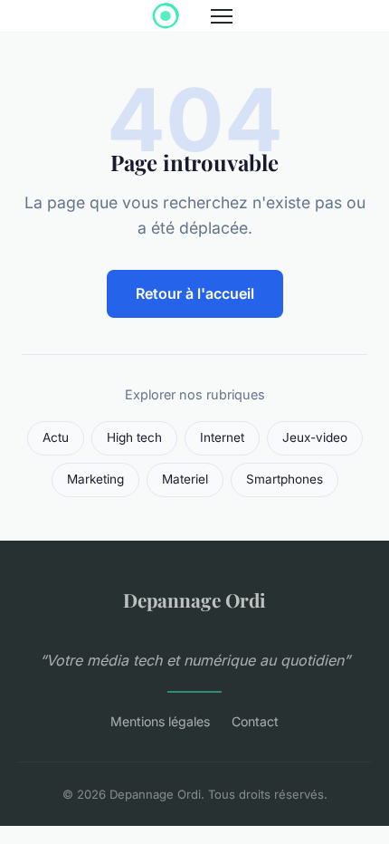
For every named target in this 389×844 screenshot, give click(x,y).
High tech (134, 437)
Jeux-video (314, 437)
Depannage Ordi (194, 599)
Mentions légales (160, 721)
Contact (255, 721)
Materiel (185, 479)
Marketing (95, 479)
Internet (222, 437)
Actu (56, 437)
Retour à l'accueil (195, 293)
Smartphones (284, 479)
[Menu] (222, 16)
